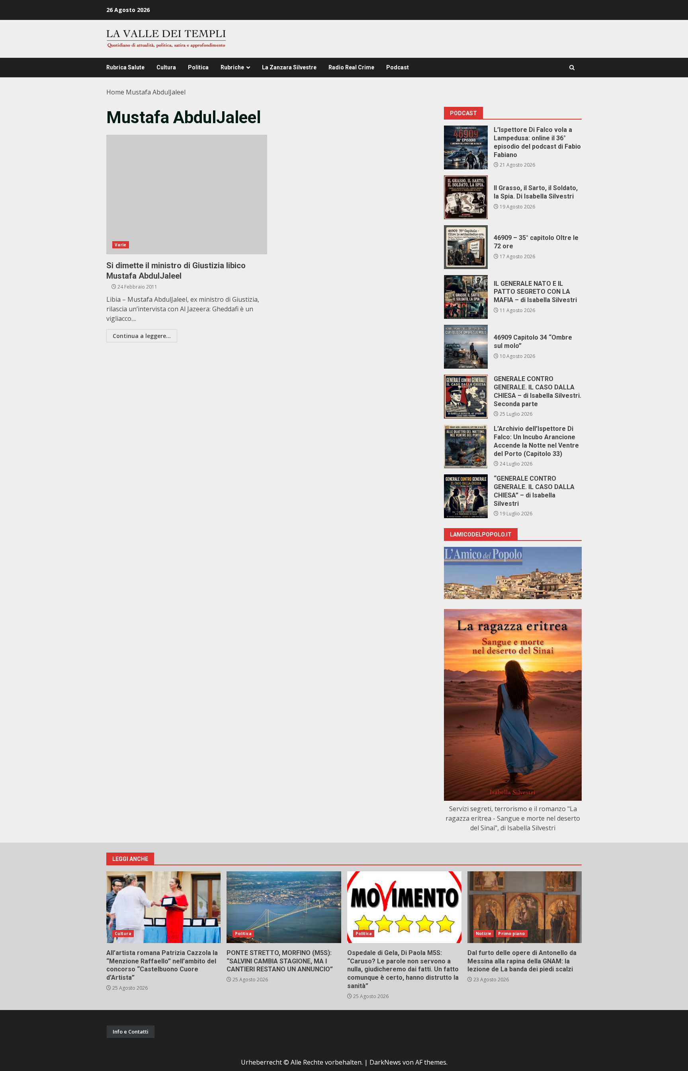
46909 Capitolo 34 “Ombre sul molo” (466, 347)
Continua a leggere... (142, 336)
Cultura (166, 67)
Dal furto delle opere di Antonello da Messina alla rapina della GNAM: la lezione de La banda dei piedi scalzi (524, 907)
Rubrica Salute (125, 67)
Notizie (484, 933)
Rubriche (232, 67)
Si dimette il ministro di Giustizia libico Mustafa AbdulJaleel (186, 194)
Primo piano (511, 933)
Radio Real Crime (351, 67)
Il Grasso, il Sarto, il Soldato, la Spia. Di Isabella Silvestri (466, 197)
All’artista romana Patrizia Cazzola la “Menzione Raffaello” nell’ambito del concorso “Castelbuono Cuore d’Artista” (163, 907)
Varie (121, 245)
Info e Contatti (131, 1031)
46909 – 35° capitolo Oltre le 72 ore (466, 247)
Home (115, 92)
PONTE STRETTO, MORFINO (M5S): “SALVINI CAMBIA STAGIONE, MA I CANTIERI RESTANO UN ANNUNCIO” (284, 907)
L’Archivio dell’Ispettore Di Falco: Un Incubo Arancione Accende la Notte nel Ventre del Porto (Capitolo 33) (466, 446)
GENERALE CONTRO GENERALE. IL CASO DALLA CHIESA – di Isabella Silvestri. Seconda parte (466, 397)
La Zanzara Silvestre (289, 67)
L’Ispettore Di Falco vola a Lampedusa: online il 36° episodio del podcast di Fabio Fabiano (466, 147)
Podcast (397, 67)
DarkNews (385, 1062)
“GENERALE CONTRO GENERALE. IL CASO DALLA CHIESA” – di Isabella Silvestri (466, 496)
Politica (198, 67)
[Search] (572, 67)
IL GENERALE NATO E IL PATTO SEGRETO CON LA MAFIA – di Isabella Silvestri (466, 297)
